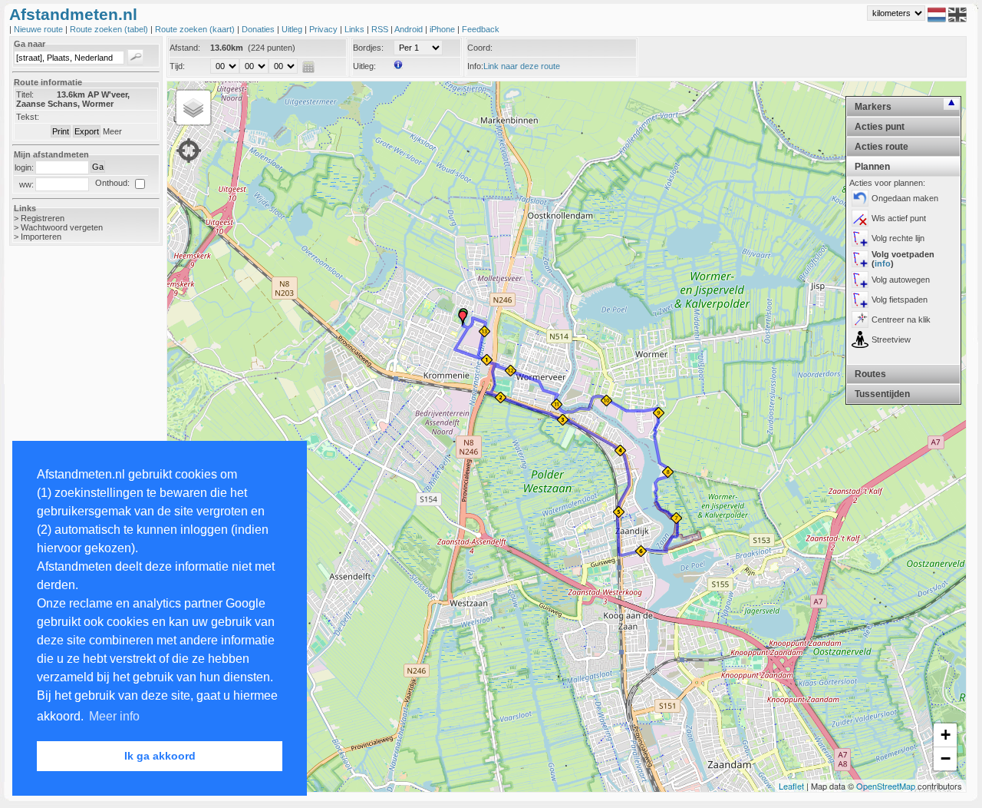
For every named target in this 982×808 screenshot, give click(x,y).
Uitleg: (364, 66)
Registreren (42, 218)
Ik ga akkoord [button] (160, 756)
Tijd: (177, 66)
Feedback (480, 29)
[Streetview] (860, 339)
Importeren (41, 236)
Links (355, 29)
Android (409, 29)
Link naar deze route (521, 66)
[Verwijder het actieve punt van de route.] (860, 218)
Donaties (259, 29)
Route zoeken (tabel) (110, 29)
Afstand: (185, 47)
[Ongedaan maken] (860, 198)
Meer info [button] (114, 716)
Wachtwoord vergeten (62, 227)
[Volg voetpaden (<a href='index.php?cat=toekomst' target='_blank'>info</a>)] (860, 258)
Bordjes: (368, 47)
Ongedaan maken (905, 198)
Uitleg (293, 29)
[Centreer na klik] (860, 319)
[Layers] (193, 107)
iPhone (443, 29)
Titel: (25, 94)
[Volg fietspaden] (860, 299)
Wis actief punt (899, 218)
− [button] (946, 758)
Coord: (480, 47)
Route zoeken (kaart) (196, 29)
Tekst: (27, 116)
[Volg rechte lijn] (860, 238)
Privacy (324, 29)
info (883, 263)
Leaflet (791, 786)
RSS (380, 29)
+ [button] (946, 734)
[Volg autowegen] (860, 279)
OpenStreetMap (885, 786)
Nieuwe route (39, 29)
